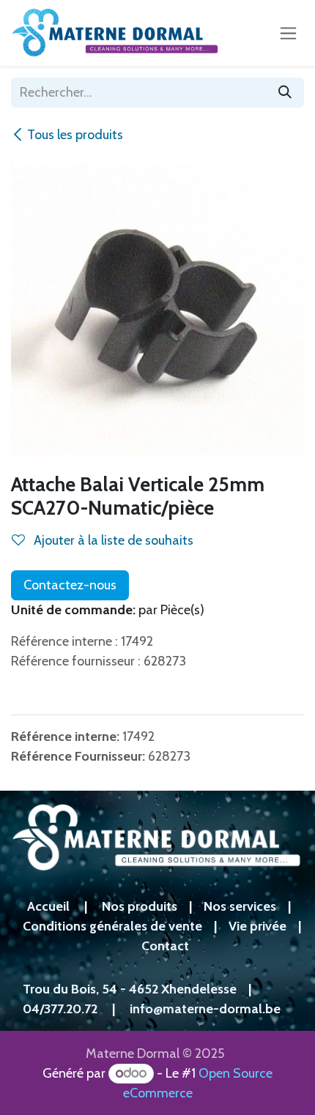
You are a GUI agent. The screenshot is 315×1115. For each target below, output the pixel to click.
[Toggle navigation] (288, 33)
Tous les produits (75, 135)
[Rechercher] (285, 93)
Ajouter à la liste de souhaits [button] (112, 540)
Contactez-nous (69, 585)
